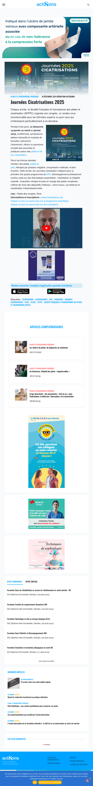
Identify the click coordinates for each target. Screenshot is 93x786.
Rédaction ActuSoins (66, 96)
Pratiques (35, 96)
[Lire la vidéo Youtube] (46, 228)
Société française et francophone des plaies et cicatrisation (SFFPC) (46, 303)
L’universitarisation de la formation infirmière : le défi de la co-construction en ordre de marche (43, 723)
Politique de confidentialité (53, 758)
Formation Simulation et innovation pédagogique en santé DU (30, 647)
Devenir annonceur (77, 761)
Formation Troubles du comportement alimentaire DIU (27, 604)
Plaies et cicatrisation (20, 96)
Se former (11, 694)
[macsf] (46, 528)
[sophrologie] (46, 568)
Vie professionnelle (27, 679)
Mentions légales (53, 763)
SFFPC (40, 302)
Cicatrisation (27, 299)
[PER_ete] (46, 487)
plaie (27, 302)
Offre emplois (31, 581)
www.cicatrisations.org (52, 197)
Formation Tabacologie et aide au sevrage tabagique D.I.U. (28, 618)
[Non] (90, 778)
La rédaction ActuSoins (78, 764)
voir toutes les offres (46, 661)
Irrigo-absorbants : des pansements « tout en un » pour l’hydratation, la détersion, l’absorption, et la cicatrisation (52, 395)
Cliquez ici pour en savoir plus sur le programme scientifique (40, 200)
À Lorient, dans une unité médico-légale (35, 682)
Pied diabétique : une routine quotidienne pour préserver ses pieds (33, 705)
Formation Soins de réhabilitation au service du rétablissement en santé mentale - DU (39, 590)
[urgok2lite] (46, 57)
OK (35, 782)
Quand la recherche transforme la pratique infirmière (28, 697)
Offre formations (14, 581)
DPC (48, 174)
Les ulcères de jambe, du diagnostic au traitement (49, 347)
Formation (58, 299)
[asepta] (46, 279)
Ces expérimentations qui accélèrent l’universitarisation (28, 714)
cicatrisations (41, 299)
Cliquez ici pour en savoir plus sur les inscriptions (34, 204)
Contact (73, 757)
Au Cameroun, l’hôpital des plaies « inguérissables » (50, 371)
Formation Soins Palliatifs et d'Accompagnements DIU (27, 633)
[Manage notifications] (87, 781)
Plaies (33, 302)
